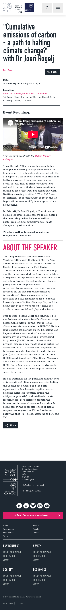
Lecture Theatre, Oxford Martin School (25, 93)
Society (8, 570)
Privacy (20, 603)
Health (37, 546)
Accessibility (8, 603)
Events (36, 525)
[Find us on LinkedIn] (19, 506)
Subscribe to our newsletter (31, 515)
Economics (40, 570)
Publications (8, 533)
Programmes (8, 529)
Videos (6, 560)
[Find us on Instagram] (40, 506)
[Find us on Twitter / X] (26, 506)
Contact (36, 533)
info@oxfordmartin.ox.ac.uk (33, 485)
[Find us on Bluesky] (33, 506)
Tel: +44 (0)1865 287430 (31, 490)
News (5, 536)
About (5, 525)
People (36, 529)
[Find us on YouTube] (47, 506)
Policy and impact (12, 551)
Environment (11, 546)
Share (54, 71)
